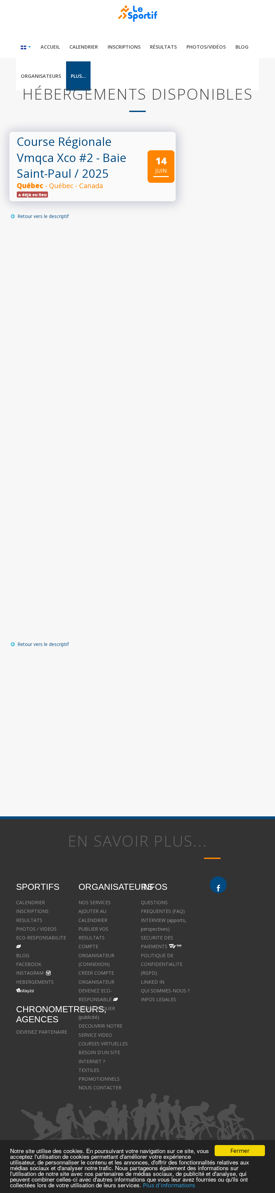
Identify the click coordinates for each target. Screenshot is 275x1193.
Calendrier (83, 47)
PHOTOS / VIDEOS (36, 929)
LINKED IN (152, 982)
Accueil (50, 47)
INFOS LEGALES (158, 999)
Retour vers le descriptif (42, 216)
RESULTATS (29, 920)
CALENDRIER (30, 902)
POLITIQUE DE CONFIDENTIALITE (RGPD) (161, 964)
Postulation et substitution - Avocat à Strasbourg (234, 1079)
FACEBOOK (28, 964)
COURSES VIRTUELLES (103, 1043)
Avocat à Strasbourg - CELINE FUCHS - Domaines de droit (164, 1044)
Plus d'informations (169, 1185)
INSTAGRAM (30, 973)
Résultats (163, 47)
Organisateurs (41, 76)
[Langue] (26, 46)
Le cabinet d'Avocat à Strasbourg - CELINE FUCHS (164, 1070)
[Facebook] (218, 884)
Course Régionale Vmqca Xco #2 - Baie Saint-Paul (71, 157)
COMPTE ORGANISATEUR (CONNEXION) (96, 955)
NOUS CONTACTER (99, 1087)
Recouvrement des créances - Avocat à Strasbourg (231, 1052)
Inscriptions (124, 47)
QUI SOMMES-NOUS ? (165, 990)
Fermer (240, 1150)
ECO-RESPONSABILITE (41, 937)
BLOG (22, 955)
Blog (242, 47)
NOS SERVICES (94, 902)
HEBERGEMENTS (35, 982)
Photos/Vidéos (206, 47)
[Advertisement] (89, 718)
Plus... (78, 76)
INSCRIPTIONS (32, 911)
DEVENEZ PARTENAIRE (41, 1032)
